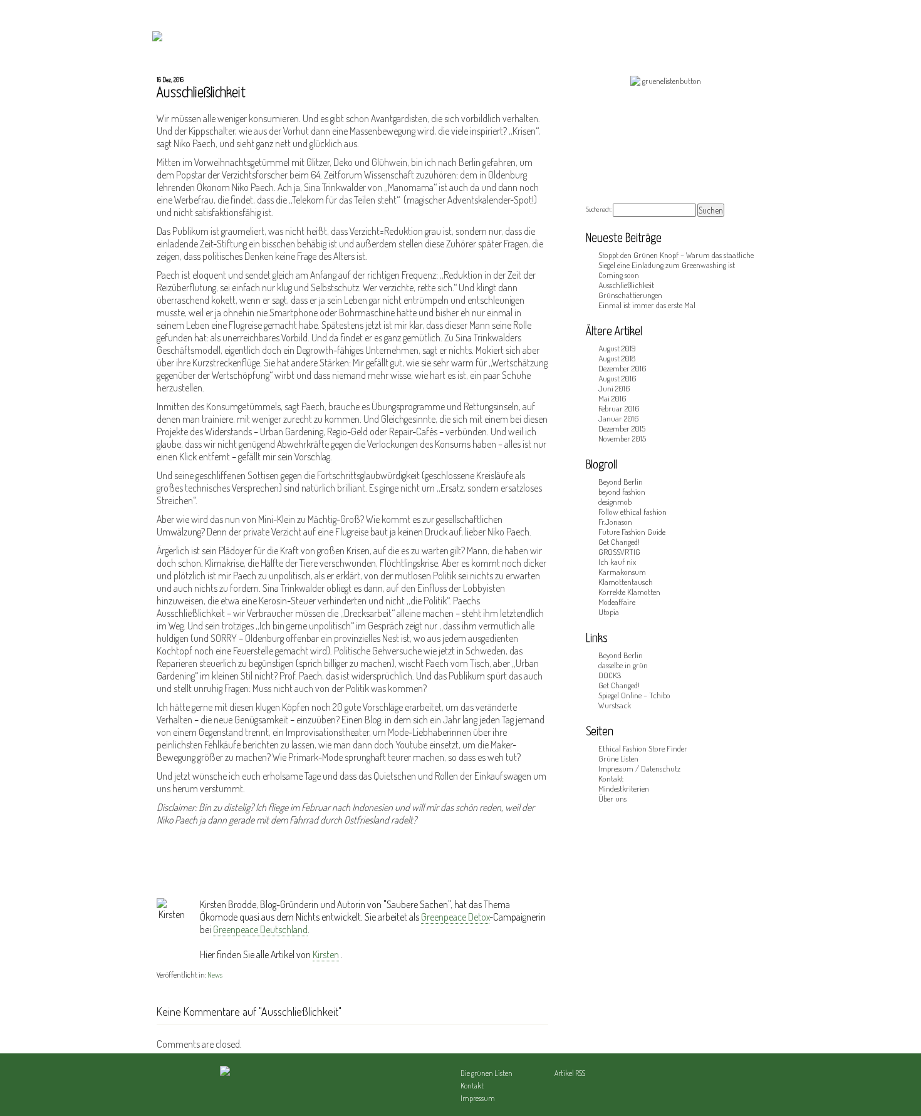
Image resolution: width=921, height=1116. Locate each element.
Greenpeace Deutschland (260, 929)
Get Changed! (619, 542)
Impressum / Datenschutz (639, 768)
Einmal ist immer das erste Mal (646, 305)
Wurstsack (614, 705)
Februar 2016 (618, 408)
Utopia (608, 612)
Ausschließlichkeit (626, 285)
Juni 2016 (614, 388)
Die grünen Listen (486, 1073)
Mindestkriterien (623, 788)
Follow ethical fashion (632, 512)
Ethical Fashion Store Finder (642, 748)
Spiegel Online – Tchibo (634, 695)
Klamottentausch (625, 582)
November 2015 (622, 438)
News (214, 974)
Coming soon (618, 275)
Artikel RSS (569, 1073)
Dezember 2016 (622, 368)
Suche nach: (598, 209)
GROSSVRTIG (619, 552)
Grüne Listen (618, 758)
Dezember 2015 (621, 428)
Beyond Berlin (620, 482)
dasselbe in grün (623, 665)
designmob (615, 502)
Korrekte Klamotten (629, 592)
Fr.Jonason (615, 522)
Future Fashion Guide (631, 532)
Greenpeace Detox (455, 917)
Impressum (477, 1098)
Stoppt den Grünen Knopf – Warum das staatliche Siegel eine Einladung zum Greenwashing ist (676, 260)
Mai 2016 (612, 398)
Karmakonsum (622, 572)
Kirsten (326, 954)
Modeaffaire (616, 602)
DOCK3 (609, 675)
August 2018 (616, 358)
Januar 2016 (618, 418)
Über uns (612, 798)
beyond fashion (621, 492)
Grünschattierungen (630, 295)
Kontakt (610, 778)
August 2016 (617, 378)
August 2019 (617, 348)
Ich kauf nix (617, 562)
